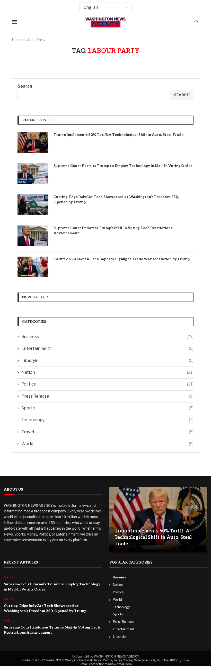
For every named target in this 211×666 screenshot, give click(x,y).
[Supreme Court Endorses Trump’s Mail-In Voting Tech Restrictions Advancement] (32, 236)
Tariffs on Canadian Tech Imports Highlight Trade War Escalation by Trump (122, 259)
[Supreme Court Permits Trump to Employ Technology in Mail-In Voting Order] (32, 173)
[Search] (196, 22)
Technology (107, 419)
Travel (107, 431)
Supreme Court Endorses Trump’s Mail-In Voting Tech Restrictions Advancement (113, 230)
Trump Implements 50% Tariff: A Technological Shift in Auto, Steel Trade (118, 135)
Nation (107, 372)
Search (24, 86)
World (107, 443)
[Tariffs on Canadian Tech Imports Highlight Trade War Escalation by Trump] (32, 267)
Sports (107, 408)
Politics (107, 384)
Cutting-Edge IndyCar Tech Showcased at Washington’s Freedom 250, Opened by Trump (116, 199)
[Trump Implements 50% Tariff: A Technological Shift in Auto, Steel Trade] (32, 142)
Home (16, 39)
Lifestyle (107, 360)
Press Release (107, 396)
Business (107, 336)
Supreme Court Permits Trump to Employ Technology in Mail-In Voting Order (123, 166)
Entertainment (107, 348)
